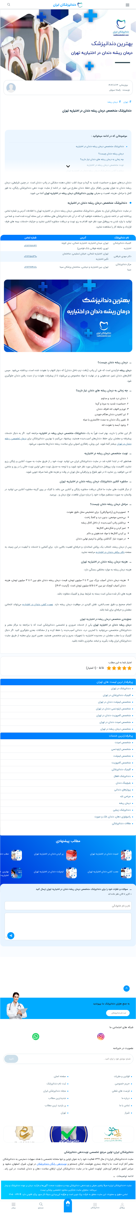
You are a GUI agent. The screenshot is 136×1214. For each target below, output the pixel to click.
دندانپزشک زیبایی (122, 810)
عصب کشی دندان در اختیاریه (37, 604)
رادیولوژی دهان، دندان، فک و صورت (112, 817)
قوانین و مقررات (122, 1076)
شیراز (127, 1113)
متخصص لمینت (123, 742)
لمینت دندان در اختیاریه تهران (104, 854)
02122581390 (30, 256)
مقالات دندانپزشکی (121, 823)
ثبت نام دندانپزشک (56, 1084)
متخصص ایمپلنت (122, 756)
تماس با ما (124, 1105)
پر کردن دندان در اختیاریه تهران (48, 854)
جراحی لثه (125, 796)
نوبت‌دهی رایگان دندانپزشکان (51, 1164)
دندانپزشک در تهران (121, 688)
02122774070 (30, 267)
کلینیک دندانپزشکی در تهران (117, 695)
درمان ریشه (113, 102)
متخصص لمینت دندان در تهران (115, 722)
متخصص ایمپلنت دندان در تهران (114, 702)
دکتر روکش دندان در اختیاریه (110, 552)
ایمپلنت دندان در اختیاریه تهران (48, 872)
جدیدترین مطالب (57, 1098)
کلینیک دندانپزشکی (121, 769)
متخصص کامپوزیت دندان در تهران (113, 715)
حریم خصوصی (122, 1084)
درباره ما (126, 1098)
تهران (125, 102)
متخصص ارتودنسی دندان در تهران (113, 709)
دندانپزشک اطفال (122, 776)
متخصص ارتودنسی (121, 749)
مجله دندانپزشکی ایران (54, 1091)
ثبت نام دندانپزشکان (118, 1013)
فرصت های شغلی (121, 1091)
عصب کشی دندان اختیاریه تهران (103, 872)
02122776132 (30, 246)
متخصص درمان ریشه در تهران (115, 729)
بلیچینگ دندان (123, 783)
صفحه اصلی (60, 1076)
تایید (11, 1059)
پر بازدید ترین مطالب (55, 1105)
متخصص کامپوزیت (121, 763)
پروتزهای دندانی (122, 790)
